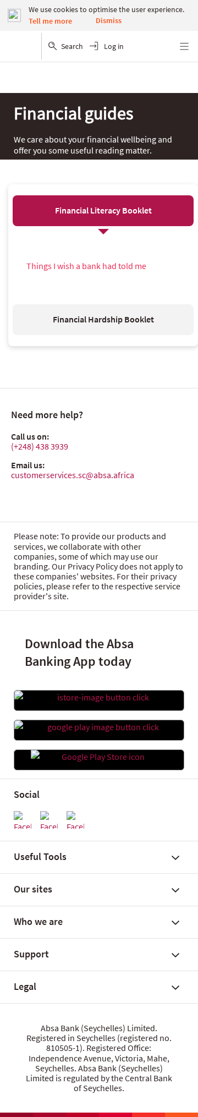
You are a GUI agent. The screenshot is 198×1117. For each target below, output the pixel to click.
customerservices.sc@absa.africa (72, 474)
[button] (103, 211)
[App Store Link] (98, 697)
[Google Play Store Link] (98, 726)
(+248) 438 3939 (39, 446)
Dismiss (109, 20)
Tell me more (50, 21)
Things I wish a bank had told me (86, 265)
